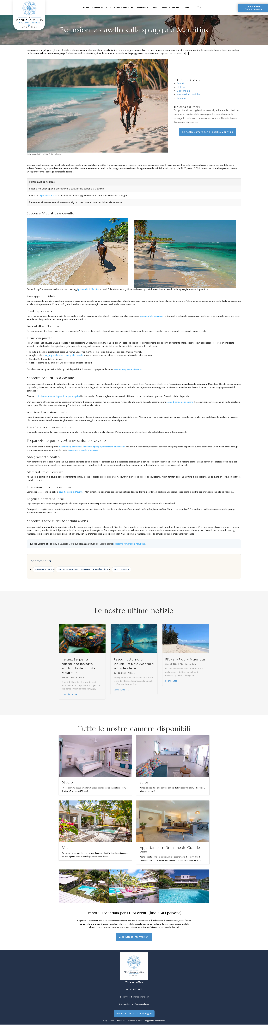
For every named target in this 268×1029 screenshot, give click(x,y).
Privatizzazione (170, 8)
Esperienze (142, 8)
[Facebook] (134, 1027)
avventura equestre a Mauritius (128, 369)
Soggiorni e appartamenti (155, 1020)
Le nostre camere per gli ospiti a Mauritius (207, 131)
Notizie (181, 87)
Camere (96, 8)
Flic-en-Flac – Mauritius (185, 659)
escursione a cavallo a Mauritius (83, 450)
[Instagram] (128, 1027)
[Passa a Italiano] (199, 8)
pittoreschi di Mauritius (88, 289)
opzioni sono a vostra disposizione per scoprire (57, 396)
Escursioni (121, 1020)
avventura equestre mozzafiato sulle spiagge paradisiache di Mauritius (92, 446)
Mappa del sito (125, 1004)
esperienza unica (47, 195)
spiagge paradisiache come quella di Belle (63, 355)
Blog (105, 1020)
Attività (60, 154)
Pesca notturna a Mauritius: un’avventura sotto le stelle (133, 664)
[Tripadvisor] (139, 1027)
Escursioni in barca (43, 569)
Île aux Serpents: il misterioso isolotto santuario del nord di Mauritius (79, 666)
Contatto (187, 8)
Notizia (192, 664)
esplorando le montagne (151, 316)
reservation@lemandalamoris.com (135, 996)
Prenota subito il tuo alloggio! (134, 1013)
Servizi (111, 1020)
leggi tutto (68, 694)
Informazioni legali (141, 1004)
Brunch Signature (123, 8)
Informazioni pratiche (188, 94)
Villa (108, 8)
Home (86, 8)
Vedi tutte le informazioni (134, 936)
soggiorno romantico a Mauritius (129, 544)
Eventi (154, 8)
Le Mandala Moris (36, 154)
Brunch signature (121, 569)
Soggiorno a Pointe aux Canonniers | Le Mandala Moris (83, 569)
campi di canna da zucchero (179, 402)
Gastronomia (183, 91)
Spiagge (181, 98)
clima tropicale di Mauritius (71, 491)
